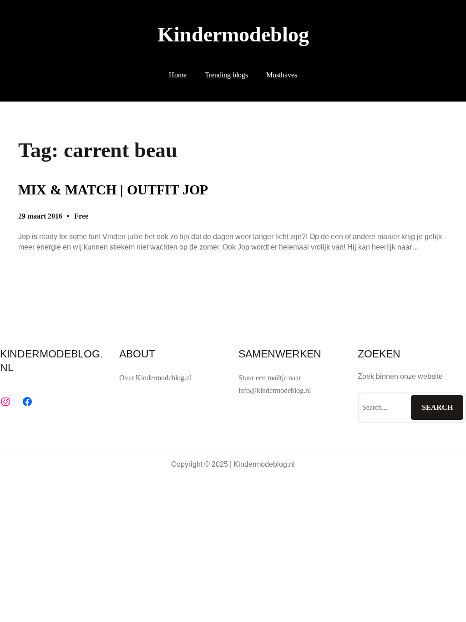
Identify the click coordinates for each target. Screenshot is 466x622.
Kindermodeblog (233, 34)
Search (437, 407)
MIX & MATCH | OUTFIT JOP (113, 190)
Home (178, 75)
